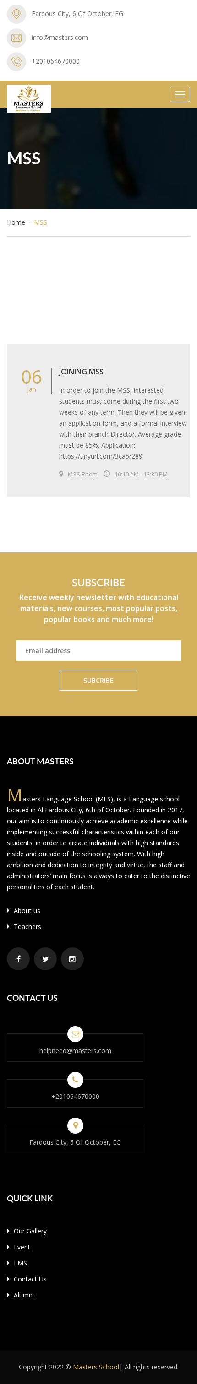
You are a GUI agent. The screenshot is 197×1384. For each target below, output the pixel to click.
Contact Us (29, 1279)
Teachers (26, 926)
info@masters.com (60, 37)
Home (16, 222)
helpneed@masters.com (75, 1050)
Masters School (96, 1366)
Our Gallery (29, 1231)
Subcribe (98, 680)
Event (21, 1247)
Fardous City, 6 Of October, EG (77, 13)
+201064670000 (56, 61)
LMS (19, 1263)
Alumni (23, 1295)
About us (26, 910)
